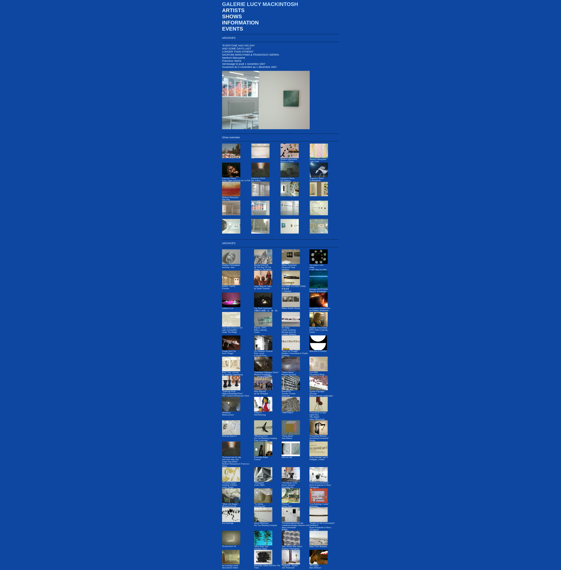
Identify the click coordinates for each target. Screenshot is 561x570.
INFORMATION (240, 23)
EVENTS (232, 29)
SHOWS (232, 16)
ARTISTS (233, 10)
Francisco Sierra (231, 60)
